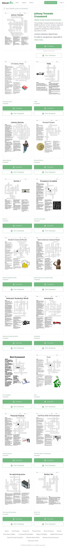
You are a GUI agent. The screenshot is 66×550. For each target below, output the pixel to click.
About (7, 531)
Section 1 (5, 219)
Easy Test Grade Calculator (15, 537)
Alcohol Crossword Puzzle (9, 277)
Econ (35, 395)
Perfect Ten (37, 512)
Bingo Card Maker (41, 534)
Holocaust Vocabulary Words (10, 336)
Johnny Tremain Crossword (43, 15)
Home (17, 2)
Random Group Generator (51, 537)
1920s (35, 101)
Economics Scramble (39, 219)
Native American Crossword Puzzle (43, 277)
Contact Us (25, 531)
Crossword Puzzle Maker (25, 534)
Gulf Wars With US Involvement (42, 453)
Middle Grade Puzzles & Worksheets (47, 20)
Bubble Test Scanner (56, 534)
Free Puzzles (15, 531)
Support (24, 2)
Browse (31, 2)
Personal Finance (38, 160)
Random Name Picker (33, 537)
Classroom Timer (33, 541)
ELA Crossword (7, 395)
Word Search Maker (9, 534)
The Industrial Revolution (9, 512)
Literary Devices (7, 160)
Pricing (59, 531)
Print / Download (50, 55)
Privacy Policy (36, 531)
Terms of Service (49, 531)
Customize (50, 46)
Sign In (62, 2)
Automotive (37, 336)
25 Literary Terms (7, 101)
